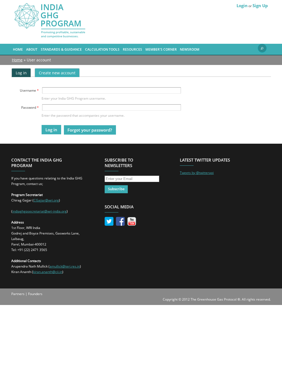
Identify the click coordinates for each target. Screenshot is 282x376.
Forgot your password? (89, 130)
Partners (18, 293)
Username (29, 90)
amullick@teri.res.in (65, 266)
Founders (35, 293)
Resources (132, 49)
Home (18, 49)
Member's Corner (161, 49)
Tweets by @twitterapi (197, 172)
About (31, 49)
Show (262, 48)
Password (30, 107)
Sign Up (260, 5)
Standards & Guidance (61, 49)
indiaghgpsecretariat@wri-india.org (39, 211)
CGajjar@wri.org (46, 200)
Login (242, 5)
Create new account (57, 72)
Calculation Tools (102, 49)
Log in (23, 72)
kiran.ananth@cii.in (47, 271)
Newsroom (189, 49)
